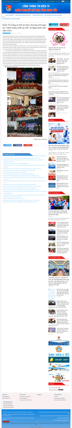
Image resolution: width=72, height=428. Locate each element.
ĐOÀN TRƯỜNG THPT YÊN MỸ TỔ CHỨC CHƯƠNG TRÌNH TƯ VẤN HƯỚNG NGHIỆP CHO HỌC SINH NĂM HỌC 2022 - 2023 (58, 313)
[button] (69, 15)
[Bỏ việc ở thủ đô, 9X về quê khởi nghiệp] (51, 114)
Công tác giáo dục (6, 398)
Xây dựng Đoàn (5, 396)
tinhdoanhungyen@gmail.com (62, 420)
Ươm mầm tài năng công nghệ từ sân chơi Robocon (15, 172)
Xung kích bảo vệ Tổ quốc (25, 400)
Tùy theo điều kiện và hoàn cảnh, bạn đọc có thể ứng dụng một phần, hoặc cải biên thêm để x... (58, 82)
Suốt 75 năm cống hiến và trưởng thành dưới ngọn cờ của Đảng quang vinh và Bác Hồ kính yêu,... (58, 75)
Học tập (56, 396)
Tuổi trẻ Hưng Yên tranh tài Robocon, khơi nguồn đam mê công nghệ (19, 170)
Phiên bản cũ (6, 421)
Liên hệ (44, 1)
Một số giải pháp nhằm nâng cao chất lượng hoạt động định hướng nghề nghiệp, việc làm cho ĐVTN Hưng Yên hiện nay (58, 322)
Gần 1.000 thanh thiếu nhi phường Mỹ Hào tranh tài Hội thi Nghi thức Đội (20, 202)
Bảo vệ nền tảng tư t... (55, 192)
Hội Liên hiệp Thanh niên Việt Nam (23, 16)
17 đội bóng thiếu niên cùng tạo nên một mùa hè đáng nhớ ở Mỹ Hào (19, 173)
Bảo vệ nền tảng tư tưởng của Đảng (11, 18)
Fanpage (39, 1)
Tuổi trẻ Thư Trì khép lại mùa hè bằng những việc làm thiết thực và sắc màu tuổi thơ (22, 168)
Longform (51, 120)
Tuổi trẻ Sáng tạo (23, 398)
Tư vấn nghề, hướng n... (55, 257)
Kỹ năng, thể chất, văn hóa (60, 400)
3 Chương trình (58, 394)
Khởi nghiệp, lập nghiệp (59, 398)
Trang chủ (4, 394)
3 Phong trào (23, 394)
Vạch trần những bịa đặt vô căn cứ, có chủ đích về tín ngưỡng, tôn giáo (63, 244)
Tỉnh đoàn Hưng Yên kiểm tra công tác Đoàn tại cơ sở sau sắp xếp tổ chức (20, 188)
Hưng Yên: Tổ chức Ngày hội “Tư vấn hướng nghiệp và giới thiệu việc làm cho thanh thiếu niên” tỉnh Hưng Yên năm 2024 (63, 292)
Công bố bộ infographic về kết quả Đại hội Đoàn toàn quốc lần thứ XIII (63, 166)
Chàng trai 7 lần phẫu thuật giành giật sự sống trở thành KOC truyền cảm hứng (21, 189)
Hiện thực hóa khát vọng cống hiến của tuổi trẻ (14, 198)
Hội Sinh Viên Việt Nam (37, 16)
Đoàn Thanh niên (9, 16)
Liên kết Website (51, 1)
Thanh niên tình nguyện (25, 396)
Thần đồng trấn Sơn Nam (62, 170)
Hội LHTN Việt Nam (7, 403)
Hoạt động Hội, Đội (7, 401)
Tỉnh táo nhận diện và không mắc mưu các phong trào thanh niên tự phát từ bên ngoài (58, 212)
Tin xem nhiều (52, 29)
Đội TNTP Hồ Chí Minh (8, 407)
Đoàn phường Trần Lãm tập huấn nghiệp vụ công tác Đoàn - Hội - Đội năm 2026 (22, 200)
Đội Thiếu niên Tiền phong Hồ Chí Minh (53, 16)
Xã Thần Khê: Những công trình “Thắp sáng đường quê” (16, 163)
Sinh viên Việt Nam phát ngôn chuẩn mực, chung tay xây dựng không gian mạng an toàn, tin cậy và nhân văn (58, 147)
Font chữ (58, 1)
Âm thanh (67, 1)
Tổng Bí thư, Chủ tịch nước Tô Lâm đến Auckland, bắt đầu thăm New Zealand (63, 231)
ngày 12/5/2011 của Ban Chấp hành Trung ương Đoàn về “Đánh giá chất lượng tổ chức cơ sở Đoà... (58, 93)
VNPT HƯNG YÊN (39, 427)
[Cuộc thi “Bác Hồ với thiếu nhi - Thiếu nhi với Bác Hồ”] (58, 38)
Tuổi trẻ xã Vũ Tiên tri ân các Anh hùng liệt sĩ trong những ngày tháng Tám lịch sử (22, 158)
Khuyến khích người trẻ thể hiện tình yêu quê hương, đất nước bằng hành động (21, 175)
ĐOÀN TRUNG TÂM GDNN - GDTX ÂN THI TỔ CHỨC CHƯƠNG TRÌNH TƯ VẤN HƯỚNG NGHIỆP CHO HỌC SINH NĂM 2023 (58, 304)
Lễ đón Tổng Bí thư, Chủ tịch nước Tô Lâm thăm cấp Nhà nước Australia (62, 238)
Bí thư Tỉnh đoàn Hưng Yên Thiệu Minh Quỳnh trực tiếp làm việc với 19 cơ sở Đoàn (22, 186)
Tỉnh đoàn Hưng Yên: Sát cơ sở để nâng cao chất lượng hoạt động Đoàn (20, 184)
